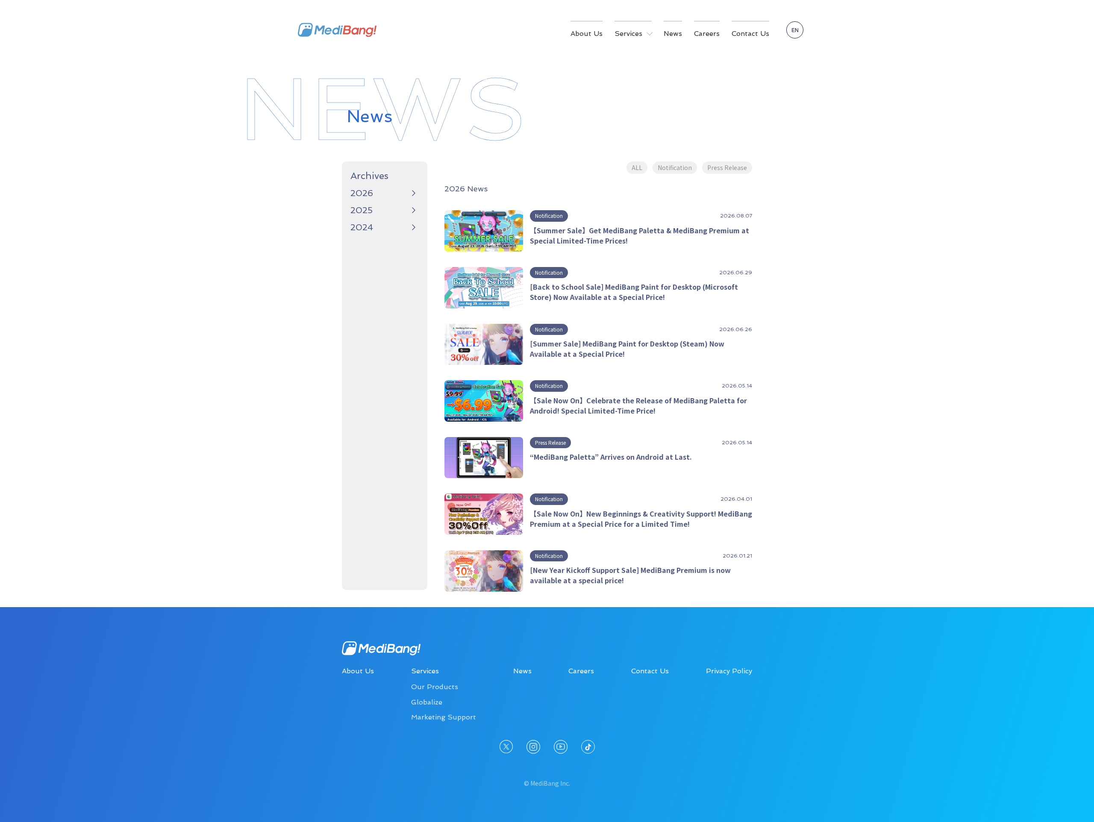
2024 (361, 227)
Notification (675, 167)
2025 (361, 210)
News (673, 33)
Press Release (727, 167)
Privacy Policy (729, 671)
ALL (637, 167)
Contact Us (750, 33)
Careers (707, 33)
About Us (587, 33)
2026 (361, 193)
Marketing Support (443, 717)
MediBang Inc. (336, 30)
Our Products (434, 687)
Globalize (426, 702)
